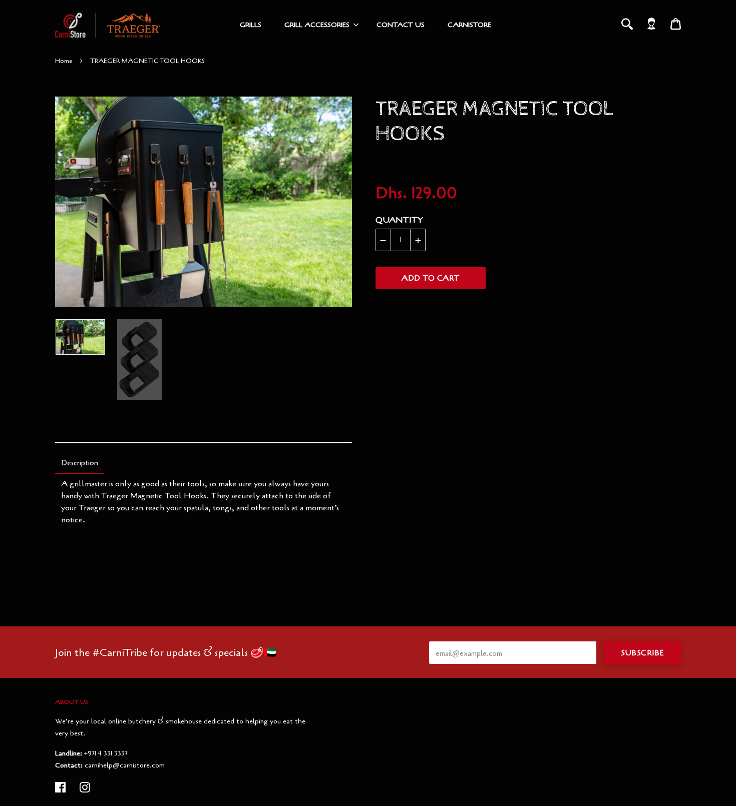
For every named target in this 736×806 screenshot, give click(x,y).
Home (64, 61)
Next (339, 202)
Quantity (399, 220)
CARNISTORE (469, 25)
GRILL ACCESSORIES (316, 25)
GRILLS (250, 25)
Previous (60, 202)
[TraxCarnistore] (107, 25)
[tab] (79, 463)
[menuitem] (250, 25)
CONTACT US (401, 25)
